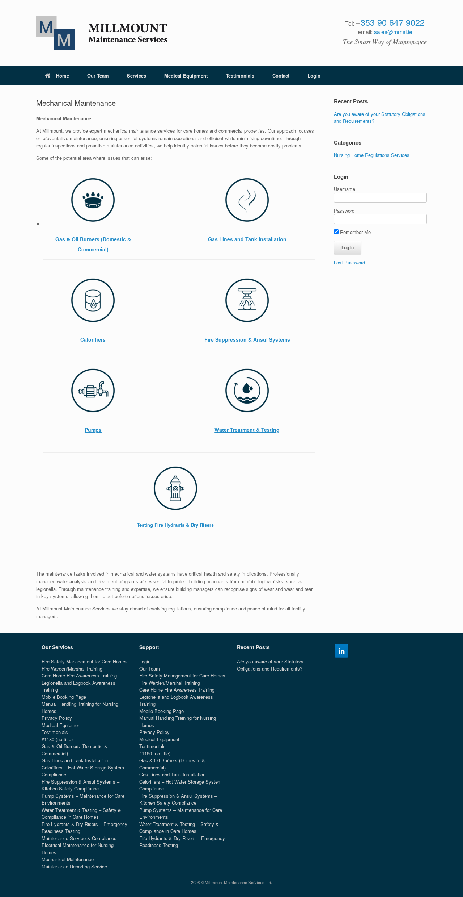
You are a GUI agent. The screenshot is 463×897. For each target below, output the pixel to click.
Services (136, 75)
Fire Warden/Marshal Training (72, 668)
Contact (280, 75)
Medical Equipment (186, 75)
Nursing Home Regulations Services (371, 154)
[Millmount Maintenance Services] (101, 33)
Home (62, 75)
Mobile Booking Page (64, 696)
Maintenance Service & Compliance (79, 838)
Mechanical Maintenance (68, 859)
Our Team (98, 75)
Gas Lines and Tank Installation (75, 760)
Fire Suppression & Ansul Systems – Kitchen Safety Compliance (80, 785)
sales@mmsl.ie (393, 32)
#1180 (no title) (57, 739)
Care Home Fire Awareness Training (79, 675)
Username (344, 188)
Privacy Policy (57, 717)
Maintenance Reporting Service (74, 866)
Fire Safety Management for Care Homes (85, 661)
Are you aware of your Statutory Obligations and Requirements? (270, 665)
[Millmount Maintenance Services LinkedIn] (341, 651)
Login (313, 75)
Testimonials (240, 75)
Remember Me (355, 232)
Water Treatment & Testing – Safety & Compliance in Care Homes (81, 813)
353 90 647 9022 (393, 22)
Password (344, 210)
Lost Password (349, 262)
